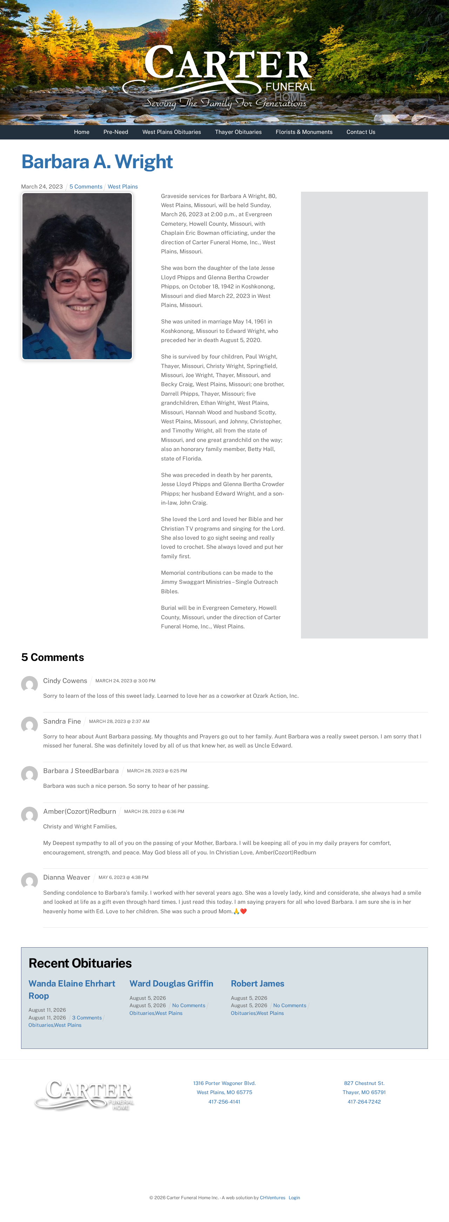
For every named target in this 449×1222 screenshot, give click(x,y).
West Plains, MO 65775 (224, 1092)
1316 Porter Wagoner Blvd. (224, 1083)
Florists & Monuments (304, 132)
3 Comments (87, 1017)
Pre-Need (115, 132)
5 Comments (85, 186)
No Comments (188, 1005)
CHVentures (273, 1197)
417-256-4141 (224, 1102)
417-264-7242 (364, 1102)
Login (294, 1197)
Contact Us (361, 132)
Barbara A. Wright (97, 161)
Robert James (257, 983)
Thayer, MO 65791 (364, 1092)
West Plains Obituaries (171, 132)
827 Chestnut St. (364, 1083)
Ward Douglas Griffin (171, 983)
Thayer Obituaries (238, 132)
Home (81, 132)
